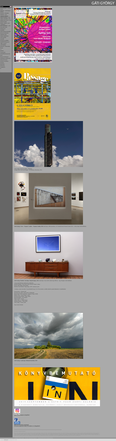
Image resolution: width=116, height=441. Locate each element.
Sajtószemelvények (3, 59)
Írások (1, 55)
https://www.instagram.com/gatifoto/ (22, 415)
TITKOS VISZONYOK (4, 36)
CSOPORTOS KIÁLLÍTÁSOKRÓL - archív (5, 25)
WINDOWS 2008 (3, 34)
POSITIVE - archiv (3, 14)
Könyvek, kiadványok (4, 56)
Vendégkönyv (2, 67)
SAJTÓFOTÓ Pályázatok (4, 41)
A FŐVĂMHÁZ (3, 44)
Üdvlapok (2, 62)
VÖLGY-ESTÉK (3, 37)
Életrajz (1, 47)
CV (0, 49)
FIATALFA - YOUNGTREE (5, 46)
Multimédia (2, 64)
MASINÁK (2, 30)
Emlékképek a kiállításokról (5, 58)
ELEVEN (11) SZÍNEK (4, 40)
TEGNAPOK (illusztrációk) (5, 53)
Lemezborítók (2, 52)
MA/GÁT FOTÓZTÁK (4, 33)
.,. (0, 71)
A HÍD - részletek (3, 43)
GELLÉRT (2, 39)
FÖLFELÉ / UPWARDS (4, 13)
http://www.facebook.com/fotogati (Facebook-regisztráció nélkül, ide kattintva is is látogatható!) (27, 425)
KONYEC (2, 50)
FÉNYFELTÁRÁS (3, 21)
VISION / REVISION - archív (5, 18)
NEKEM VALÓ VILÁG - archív (6, 20)
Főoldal (1, 6)
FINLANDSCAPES (3, 27)
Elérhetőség (2, 65)
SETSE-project (3, 28)
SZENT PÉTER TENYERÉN (5, 31)
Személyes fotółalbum (4, 61)
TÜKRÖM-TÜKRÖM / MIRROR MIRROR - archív (5, 17)
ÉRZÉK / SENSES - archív (5, 23)
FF (0, 68)
